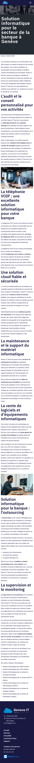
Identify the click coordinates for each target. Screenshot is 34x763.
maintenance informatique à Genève (20, 83)
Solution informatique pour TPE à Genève (16, 669)
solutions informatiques (18, 143)
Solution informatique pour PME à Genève (16, 666)
